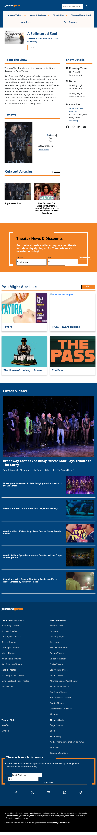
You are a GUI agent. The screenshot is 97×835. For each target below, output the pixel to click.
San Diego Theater (59, 692)
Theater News (56, 625)
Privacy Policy (52, 822)
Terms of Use (65, 822)
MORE (87, 286)
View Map (73, 120)
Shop (52, 730)
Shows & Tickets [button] (14, 15)
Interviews (55, 642)
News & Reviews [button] (38, 15)
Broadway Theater (10, 625)
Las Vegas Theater (10, 647)
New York (6, 725)
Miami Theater (8, 653)
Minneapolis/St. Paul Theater (15, 681)
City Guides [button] (59, 15)
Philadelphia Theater (11, 658)
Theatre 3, (32, 38)
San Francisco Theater (12, 664)
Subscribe (85, 257)
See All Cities (7, 686)
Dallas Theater (57, 664)
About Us (54, 747)
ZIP (49, 257)
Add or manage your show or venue (67, 741)
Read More (44, 149)
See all (56, 171)
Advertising (55, 736)
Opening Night (57, 636)
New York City (45, 38)
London (5, 730)
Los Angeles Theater (11, 636)
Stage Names (56, 725)
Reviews (54, 631)
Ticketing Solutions (59, 753)
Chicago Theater (9, 631)
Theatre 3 (74, 108)
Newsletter (26, 22)
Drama (33, 47)
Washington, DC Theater (13, 675)
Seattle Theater (9, 669)
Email (19, 257)
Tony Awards (70, 22)
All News (54, 714)
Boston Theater (9, 642)
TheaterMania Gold (81, 15)
